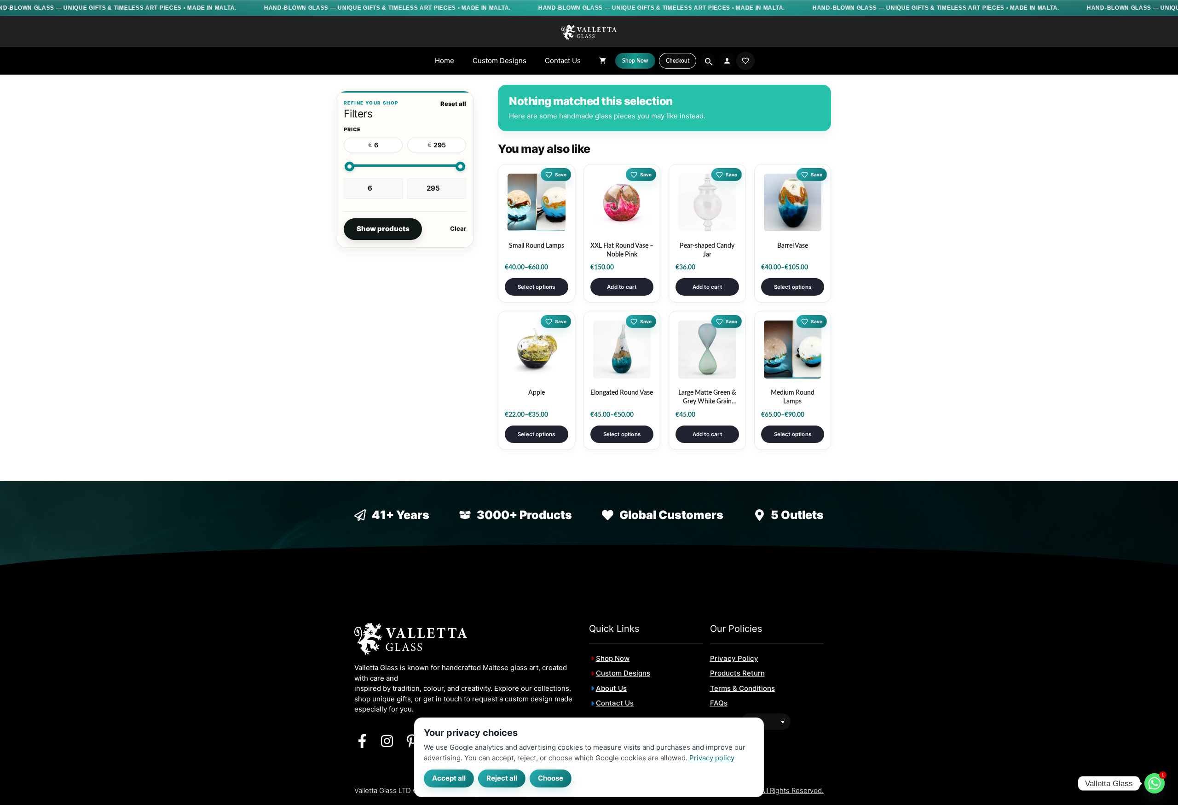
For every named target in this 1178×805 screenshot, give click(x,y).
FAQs (719, 703)
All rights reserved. (792, 790)
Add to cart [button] (621, 287)
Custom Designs (499, 60)
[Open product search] (708, 61)
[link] (745, 61)
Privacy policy (711, 757)
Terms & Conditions (742, 688)
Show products (383, 228)
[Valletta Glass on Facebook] (362, 741)
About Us (611, 688)
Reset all (453, 103)
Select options (536, 287)
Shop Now (612, 658)
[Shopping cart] (602, 61)
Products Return (737, 673)
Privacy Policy (734, 658)
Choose (550, 778)
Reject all (501, 778)
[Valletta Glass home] (589, 32)
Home (444, 60)
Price (352, 129)
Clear (458, 228)
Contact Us (563, 60)
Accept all (449, 778)
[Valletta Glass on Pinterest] (412, 741)
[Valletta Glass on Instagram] (387, 741)
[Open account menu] (727, 61)
